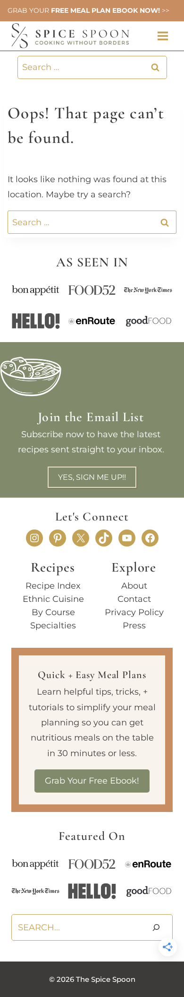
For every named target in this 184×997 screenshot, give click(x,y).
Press (134, 625)
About (134, 586)
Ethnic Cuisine (53, 599)
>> (164, 10)
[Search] (156, 928)
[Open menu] (162, 35)
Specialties (53, 625)
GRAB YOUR (28, 10)
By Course (53, 612)
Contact (134, 599)
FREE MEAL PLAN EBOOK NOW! (104, 10)
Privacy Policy (134, 612)
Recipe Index (53, 586)
